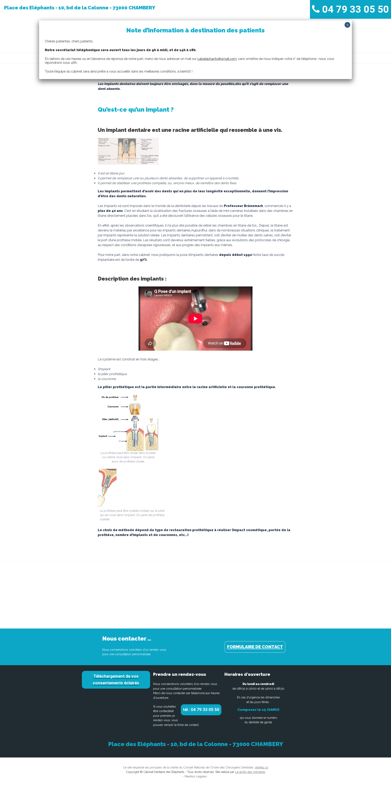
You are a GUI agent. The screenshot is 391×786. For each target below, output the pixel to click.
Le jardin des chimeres (250, 772)
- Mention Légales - (196, 776)
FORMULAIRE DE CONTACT (255, 646)
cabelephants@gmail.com (217, 59)
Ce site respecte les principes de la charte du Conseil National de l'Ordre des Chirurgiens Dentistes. (195, 767)
